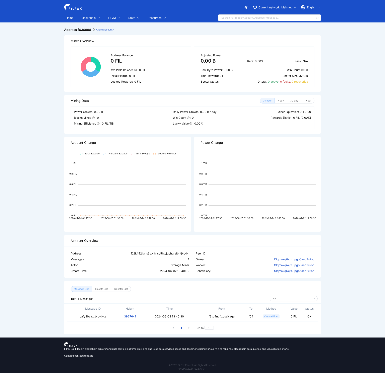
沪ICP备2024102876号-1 (192, 368)
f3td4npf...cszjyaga (222, 316)
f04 (251, 316)
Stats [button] (132, 17)
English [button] (312, 7)
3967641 (130, 316)
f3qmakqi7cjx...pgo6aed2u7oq (294, 259)
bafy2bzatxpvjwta (92, 316)
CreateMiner (271, 316)
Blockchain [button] (88, 17)
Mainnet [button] (287, 7)
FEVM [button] (112, 17)
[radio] (267, 100)
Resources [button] (155, 17)
